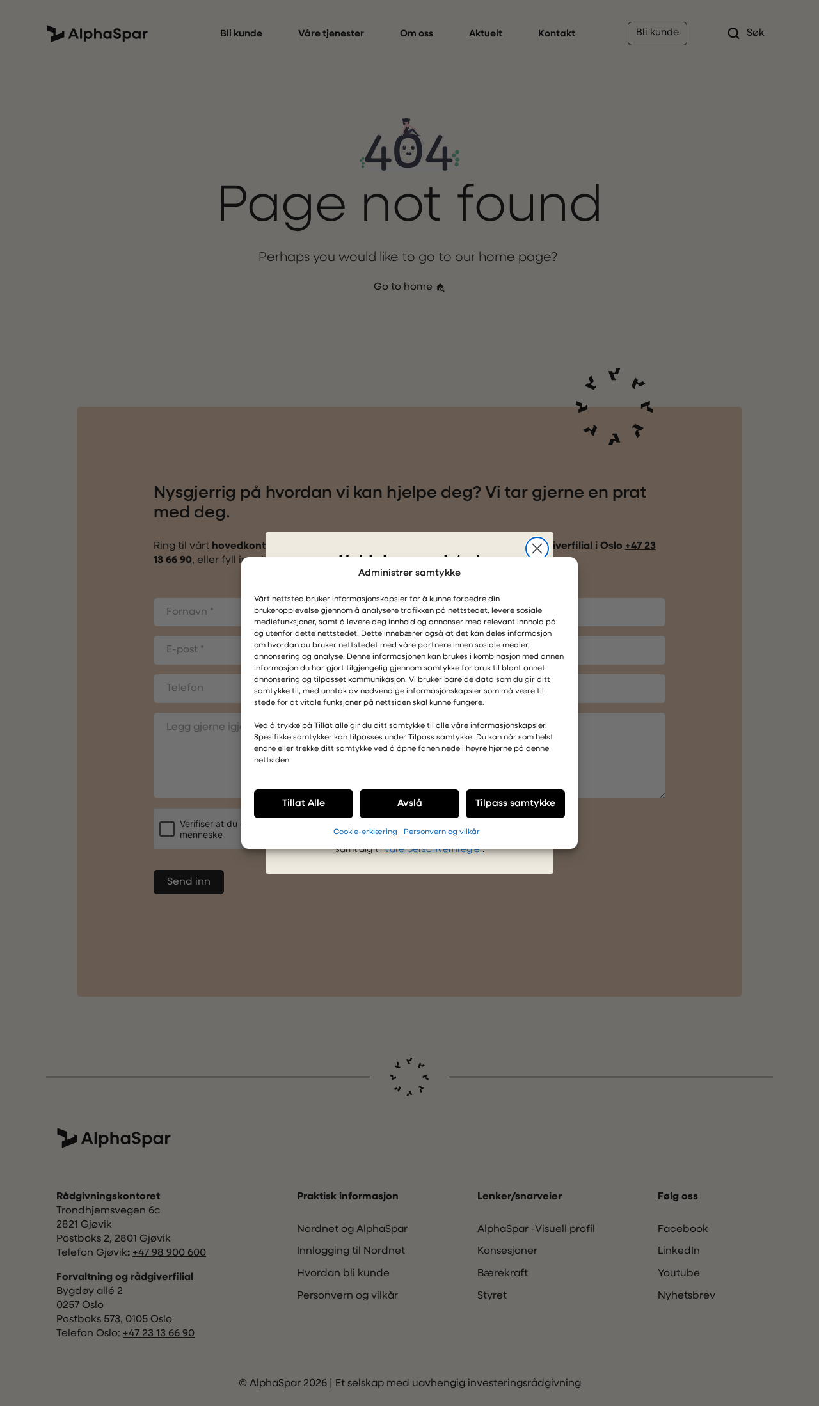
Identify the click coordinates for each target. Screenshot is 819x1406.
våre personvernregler (433, 850)
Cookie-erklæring (365, 832)
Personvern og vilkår (442, 832)
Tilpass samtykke (515, 804)
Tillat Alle (303, 804)
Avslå (409, 804)
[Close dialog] (537, 548)
